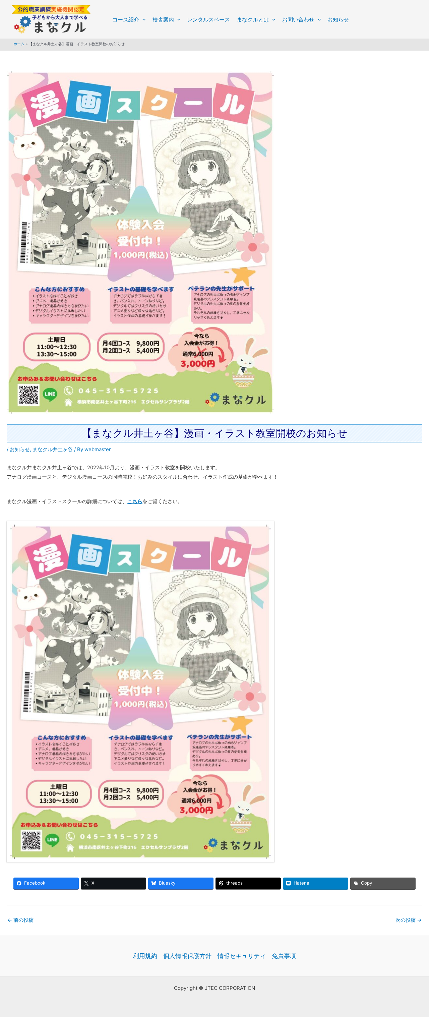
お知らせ (338, 19)
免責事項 (284, 955)
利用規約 (145, 955)
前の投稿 (20, 919)
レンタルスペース (208, 19)
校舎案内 (163, 19)
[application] (142, 19)
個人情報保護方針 (187, 955)
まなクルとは (253, 19)
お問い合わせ (298, 19)
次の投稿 (408, 919)
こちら (134, 501)
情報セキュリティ (242, 955)
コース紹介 (125, 19)
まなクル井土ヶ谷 (53, 449)
